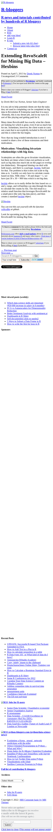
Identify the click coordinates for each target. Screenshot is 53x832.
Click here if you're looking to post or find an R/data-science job (26, 237)
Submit (8, 825)
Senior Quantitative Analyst (20, 710)
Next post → (7, 253)
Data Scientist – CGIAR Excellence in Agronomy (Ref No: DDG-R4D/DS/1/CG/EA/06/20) (25, 718)
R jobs (10, 40)
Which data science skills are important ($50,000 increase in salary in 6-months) (25, 304)
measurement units (15, 691)
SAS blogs (12, 795)
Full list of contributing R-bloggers (18, 769)
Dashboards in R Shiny (18, 316)
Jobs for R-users (17, 702)
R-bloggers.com (7, 234)
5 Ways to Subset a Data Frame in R (24, 321)
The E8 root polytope (17, 696)
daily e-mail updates (27, 234)
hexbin (37, 168)
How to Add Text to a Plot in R (21, 649)
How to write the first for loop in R (23, 324)
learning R (18, 236)
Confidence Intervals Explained (21, 694)
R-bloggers (7, 83)
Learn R (11, 38)
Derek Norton (33, 73)
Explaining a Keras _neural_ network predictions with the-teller (24, 741)
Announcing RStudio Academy (21, 660)
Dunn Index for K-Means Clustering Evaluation (29, 751)
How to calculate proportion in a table (24, 652)
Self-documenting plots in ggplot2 (23, 318)
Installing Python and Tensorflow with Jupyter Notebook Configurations (28, 755)
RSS (9, 33)
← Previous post (9, 250)
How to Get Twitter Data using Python (25, 759)
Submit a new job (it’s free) (25, 43)
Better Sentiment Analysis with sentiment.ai (27, 313)
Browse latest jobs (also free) (26, 46)
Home (10, 27)
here (2, 85)
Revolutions (30, 81)
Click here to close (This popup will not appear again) (26, 829)
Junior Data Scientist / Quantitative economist (28, 708)
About (10, 30)
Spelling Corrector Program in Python (24, 764)
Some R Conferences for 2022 (21, 678)
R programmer (14, 713)
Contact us (12, 48)
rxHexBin (5, 209)
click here (34, 90)
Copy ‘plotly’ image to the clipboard (24, 662)
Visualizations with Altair (18, 761)
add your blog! (14, 35)
